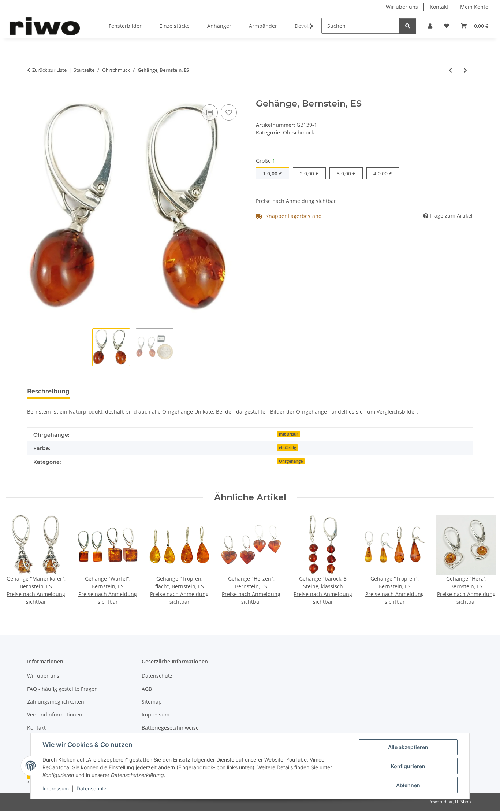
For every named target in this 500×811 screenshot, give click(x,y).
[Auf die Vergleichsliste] (210, 112)
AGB (147, 688)
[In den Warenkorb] (33, 94)
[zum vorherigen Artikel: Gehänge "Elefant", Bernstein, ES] (450, 70)
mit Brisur (288, 434)
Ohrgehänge (291, 461)
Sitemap (152, 701)
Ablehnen (408, 785)
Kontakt (439, 6)
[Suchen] (407, 26)
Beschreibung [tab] (48, 391)
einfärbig (287, 447)
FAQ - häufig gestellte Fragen (62, 688)
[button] (430, 25)
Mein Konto (474, 6)
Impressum (55, 788)
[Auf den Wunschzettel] (229, 112)
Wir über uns (402, 6)
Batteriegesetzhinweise (170, 727)
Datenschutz (92, 788)
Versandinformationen (54, 714)
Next (482, 560)
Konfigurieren (408, 766)
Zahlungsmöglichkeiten (55, 701)
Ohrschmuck (298, 132)
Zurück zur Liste (49, 70)
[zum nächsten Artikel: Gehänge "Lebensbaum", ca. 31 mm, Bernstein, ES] (465, 70)
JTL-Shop (462, 802)
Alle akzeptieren (408, 747)
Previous (18, 560)
